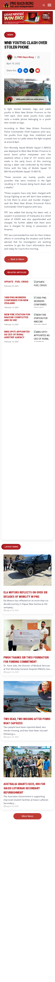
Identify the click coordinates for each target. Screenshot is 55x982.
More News (27, 816)
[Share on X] (31, 70)
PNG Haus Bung (25, 57)
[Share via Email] (37, 70)
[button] (6, 17)
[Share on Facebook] (19, 70)
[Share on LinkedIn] (25, 70)
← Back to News (16, 259)
